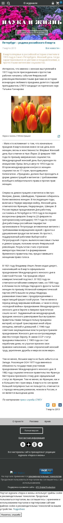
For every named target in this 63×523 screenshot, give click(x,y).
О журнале (30, 3)
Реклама (34, 421)
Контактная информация (32, 437)
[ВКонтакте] (60, 405)
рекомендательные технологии (45, 476)
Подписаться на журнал (31, 32)
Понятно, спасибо (10, 514)
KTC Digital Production (45, 487)
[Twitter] (47, 405)
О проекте (18, 421)
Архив (47, 421)
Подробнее (19, 509)
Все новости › (53, 48)
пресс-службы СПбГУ (31, 399)
